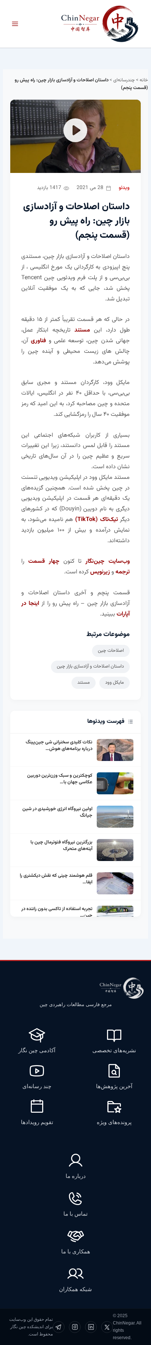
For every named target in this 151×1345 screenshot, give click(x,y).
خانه (144, 80)
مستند (83, 682)
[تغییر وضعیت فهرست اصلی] (15, 24)
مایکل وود (114, 682)
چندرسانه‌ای (124, 80)
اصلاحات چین (111, 650)
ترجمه (122, 572)
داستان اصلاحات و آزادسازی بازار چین (90, 666)
